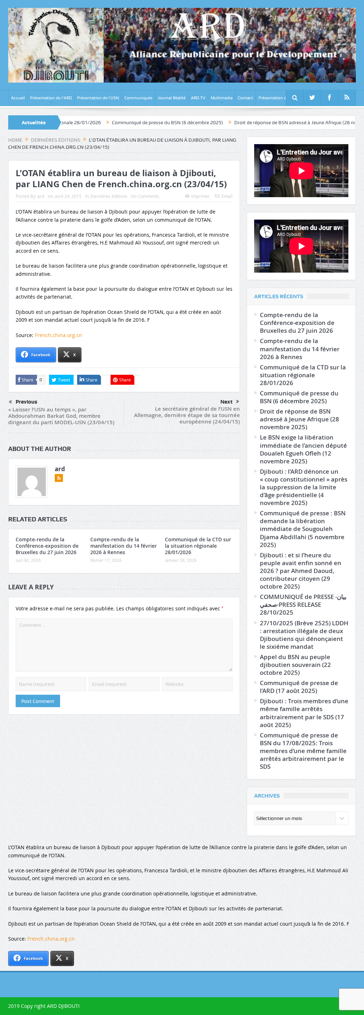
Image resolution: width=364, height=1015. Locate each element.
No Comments (145, 196)
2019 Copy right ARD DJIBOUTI (44, 1006)
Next (226, 402)
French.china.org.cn (58, 335)
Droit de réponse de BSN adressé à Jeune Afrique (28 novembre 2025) (276, 122)
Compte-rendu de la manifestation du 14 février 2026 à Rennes (123, 546)
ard (40, 196)
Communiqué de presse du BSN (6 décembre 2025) (133, 122)
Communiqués (138, 97)
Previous (26, 402)
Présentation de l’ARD (51, 97)
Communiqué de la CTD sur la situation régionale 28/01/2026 (198, 546)
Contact (245, 97)
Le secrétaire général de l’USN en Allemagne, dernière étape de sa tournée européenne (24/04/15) (187, 415)
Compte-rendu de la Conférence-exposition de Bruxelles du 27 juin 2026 (47, 546)
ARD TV (198, 97)
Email (226, 196)
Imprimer (200, 196)
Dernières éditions (109, 196)
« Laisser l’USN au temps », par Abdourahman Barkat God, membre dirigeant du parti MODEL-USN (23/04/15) (61, 416)
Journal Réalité (172, 97)
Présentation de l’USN (98, 97)
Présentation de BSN (278, 97)
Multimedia (221, 97)
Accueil (18, 97)
